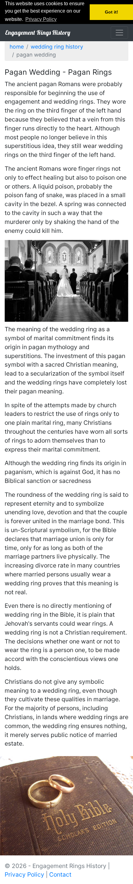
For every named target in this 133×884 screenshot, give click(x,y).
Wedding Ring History (57, 46)
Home (17, 46)
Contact (60, 874)
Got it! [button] (111, 12)
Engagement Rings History (37, 32)
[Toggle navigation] (119, 32)
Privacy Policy (24, 874)
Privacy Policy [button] (41, 19)
